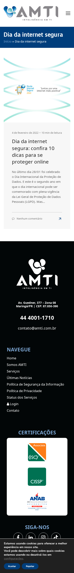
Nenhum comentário (29, 218)
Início (8, 41)
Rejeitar (30, 566)
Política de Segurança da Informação (35, 384)
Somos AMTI (16, 364)
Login (13, 404)
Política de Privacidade (24, 391)
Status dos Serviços (22, 397)
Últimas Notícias (19, 378)
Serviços (13, 371)
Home (11, 358)
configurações (13, 558)
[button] (68, 13)
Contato (13, 410)
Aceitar (12, 566)
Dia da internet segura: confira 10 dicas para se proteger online (33, 151)
